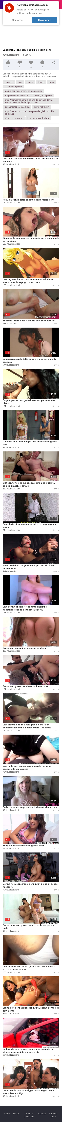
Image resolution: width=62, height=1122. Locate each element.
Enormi (30, 82)
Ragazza (9, 82)
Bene (51, 82)
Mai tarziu (17, 20)
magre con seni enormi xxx (18, 95)
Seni (20, 82)
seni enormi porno (13, 86)
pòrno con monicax (14, 118)
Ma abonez (44, 20)
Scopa (41, 82)
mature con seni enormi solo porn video (23, 91)
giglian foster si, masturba (17, 107)
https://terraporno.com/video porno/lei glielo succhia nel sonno (29, 112)
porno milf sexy (41, 107)
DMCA (16, 1113)
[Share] (53, 62)
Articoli (7, 1113)
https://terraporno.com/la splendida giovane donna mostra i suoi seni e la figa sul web (28, 101)
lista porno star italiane (38, 118)
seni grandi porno (43, 95)
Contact (42, 1113)
